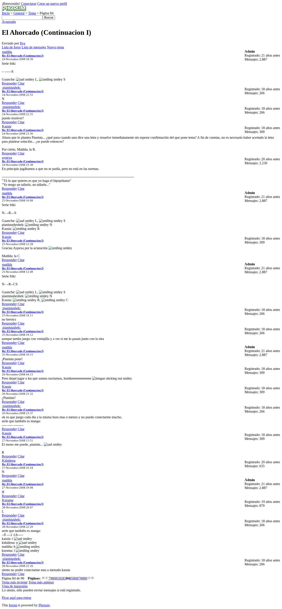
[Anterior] (46, 578)
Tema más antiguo (41, 582)
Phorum (44, 605)
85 (71, 578)
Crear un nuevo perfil (52, 4)
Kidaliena (8, 460)
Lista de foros (11, 47)
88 (82, 578)
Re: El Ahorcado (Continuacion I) (22, 55)
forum (13, 605)
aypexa (7, 157)
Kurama (7, 500)
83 (64, 578)
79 (50, 578)
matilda (7, 52)
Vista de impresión (15, 586)
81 (57, 578)
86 (75, 578)
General (18, 13)
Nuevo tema (55, 47)
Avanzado (9, 22)
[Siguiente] (89, 578)
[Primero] (43, 578)
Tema (32, 13)
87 (78, 578)
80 (54, 578)
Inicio (6, 13)
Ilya (22, 43)
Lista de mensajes (34, 47)
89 (85, 578)
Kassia (6, 126)
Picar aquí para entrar (16, 598)
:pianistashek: (11, 87)
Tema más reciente (15, 582)
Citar (21, 83)
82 (61, 578)
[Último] (92, 578)
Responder (9, 83)
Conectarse (28, 4)
